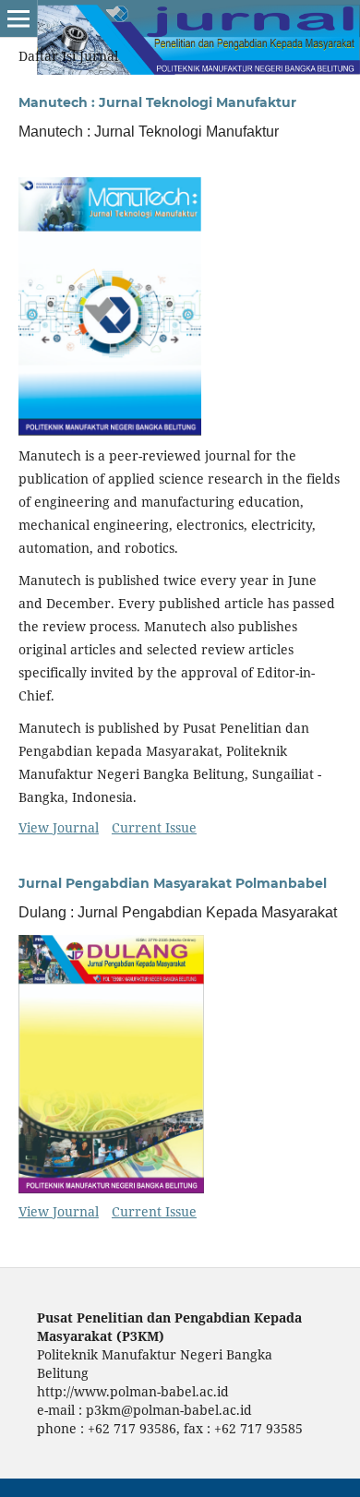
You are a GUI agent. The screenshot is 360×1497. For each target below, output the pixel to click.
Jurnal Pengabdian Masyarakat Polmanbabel (172, 883)
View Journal (58, 827)
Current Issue (154, 827)
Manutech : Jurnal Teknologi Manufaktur (157, 102)
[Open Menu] (18, 18)
